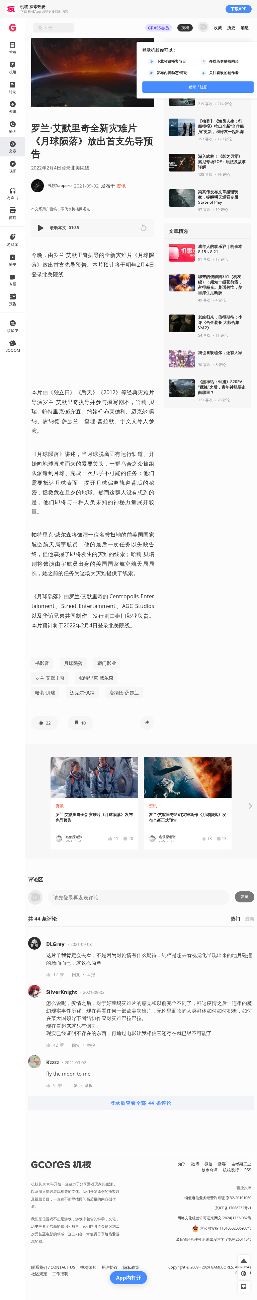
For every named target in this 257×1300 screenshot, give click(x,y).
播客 (222, 1164)
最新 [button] (249, 918)
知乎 (182, 1164)
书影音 (42, 663)
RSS (247, 1170)
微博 (195, 1164)
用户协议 (110, 1267)
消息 (245, 27)
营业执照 (244, 1187)
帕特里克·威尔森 (96, 678)
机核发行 (231, 1170)
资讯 (121, 186)
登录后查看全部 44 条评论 (141, 1103)
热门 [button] (235, 918)
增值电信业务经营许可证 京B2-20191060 (217, 1197)
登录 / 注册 (198, 87)
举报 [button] (91, 974)
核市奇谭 (209, 1170)
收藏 (218, 27)
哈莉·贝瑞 (45, 692)
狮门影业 (106, 663)
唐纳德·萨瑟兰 (124, 692)
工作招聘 (60, 1274)
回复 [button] (76, 974)
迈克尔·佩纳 (82, 692)
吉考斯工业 (241, 1164)
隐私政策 (131, 1267)
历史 (231, 27)
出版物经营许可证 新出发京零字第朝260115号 (213, 1239)
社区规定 (39, 1274)
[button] (41, 227)
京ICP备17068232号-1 (233, 1208)
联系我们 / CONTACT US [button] (53, 1267)
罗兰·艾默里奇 (50, 678)
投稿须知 (88, 1267)
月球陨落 (73, 663)
